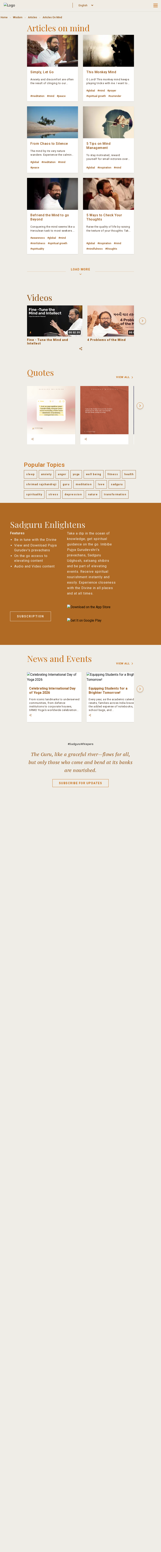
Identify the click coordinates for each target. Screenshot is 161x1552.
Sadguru (117, 484)
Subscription (30, 616)
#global (90, 90)
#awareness (37, 237)
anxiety (46, 474)
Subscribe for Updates (80, 783)
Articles (32, 17)
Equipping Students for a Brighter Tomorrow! (108, 690)
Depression (73, 494)
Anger (62, 474)
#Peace (61, 96)
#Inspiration (104, 167)
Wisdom (17, 17)
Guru (66, 484)
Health (129, 474)
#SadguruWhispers (80, 744)
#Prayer (111, 90)
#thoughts (111, 248)
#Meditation (37, 96)
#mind (50, 96)
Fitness (113, 474)
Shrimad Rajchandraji (41, 484)
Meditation (84, 484)
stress (53, 494)
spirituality (34, 494)
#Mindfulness (94, 248)
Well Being (93, 474)
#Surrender (114, 96)
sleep (30, 474)
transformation (115, 494)
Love (101, 484)
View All (123, 377)
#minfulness (37, 243)
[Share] (32, 439)
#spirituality (37, 248)
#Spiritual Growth (96, 96)
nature (93, 494)
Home (4, 17)
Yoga (76, 474)
